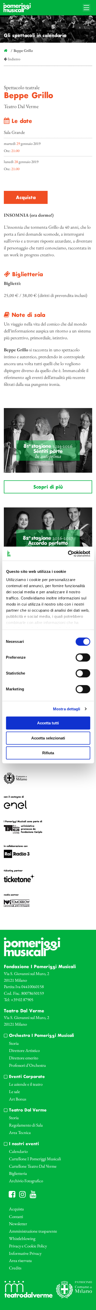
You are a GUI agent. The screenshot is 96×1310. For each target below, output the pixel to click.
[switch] (83, 657)
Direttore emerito (23, 1058)
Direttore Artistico (24, 1050)
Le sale (14, 1091)
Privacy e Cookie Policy (28, 1246)
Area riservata (20, 1260)
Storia (14, 1043)
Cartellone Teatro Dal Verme (33, 1166)
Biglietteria (18, 1173)
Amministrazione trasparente (33, 1231)
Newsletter (18, 1223)
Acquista (26, 198)
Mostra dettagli (66, 709)
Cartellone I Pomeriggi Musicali (35, 1159)
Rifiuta (48, 753)
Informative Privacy (25, 1253)
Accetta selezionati (48, 738)
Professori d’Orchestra (27, 1065)
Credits (15, 1268)
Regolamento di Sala (26, 1125)
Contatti (16, 1216)
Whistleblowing (22, 1238)
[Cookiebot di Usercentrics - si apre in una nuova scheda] (68, 553)
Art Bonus (17, 1099)
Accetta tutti (48, 723)
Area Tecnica (20, 1132)
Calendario (18, 1151)
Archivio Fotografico (26, 1181)
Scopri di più (48, 487)
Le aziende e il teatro (25, 1084)
